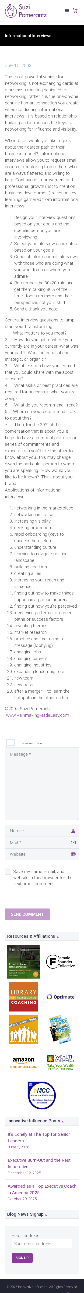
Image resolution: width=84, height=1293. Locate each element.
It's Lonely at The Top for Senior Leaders (39, 1137)
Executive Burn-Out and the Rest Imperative (39, 1163)
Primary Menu (67, 10)
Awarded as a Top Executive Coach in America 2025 (42, 1189)
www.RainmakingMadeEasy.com (37, 715)
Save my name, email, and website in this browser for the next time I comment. (43, 877)
